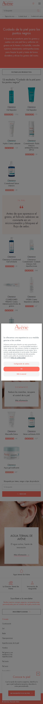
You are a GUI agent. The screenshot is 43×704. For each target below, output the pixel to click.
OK (21, 369)
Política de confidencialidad (18, 357)
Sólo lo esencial (21, 374)
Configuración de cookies (21, 364)
